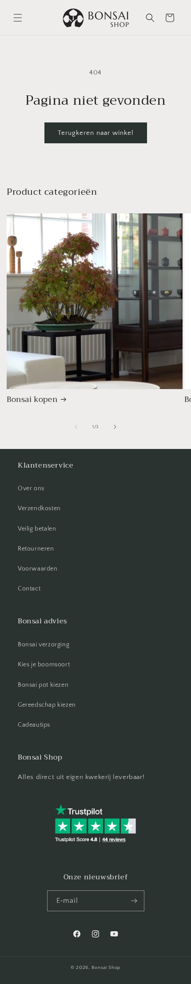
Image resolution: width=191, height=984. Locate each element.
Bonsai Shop (106, 967)
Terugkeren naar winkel (96, 133)
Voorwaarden (38, 568)
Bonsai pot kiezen (43, 685)
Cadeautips (34, 724)
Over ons (31, 488)
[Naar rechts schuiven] (115, 427)
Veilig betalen (37, 528)
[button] (18, 18)
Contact (29, 588)
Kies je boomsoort (44, 664)
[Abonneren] (134, 900)
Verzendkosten (39, 508)
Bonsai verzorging (43, 644)
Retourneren (36, 548)
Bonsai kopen (32, 400)
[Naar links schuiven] (76, 427)
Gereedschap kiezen (47, 704)
